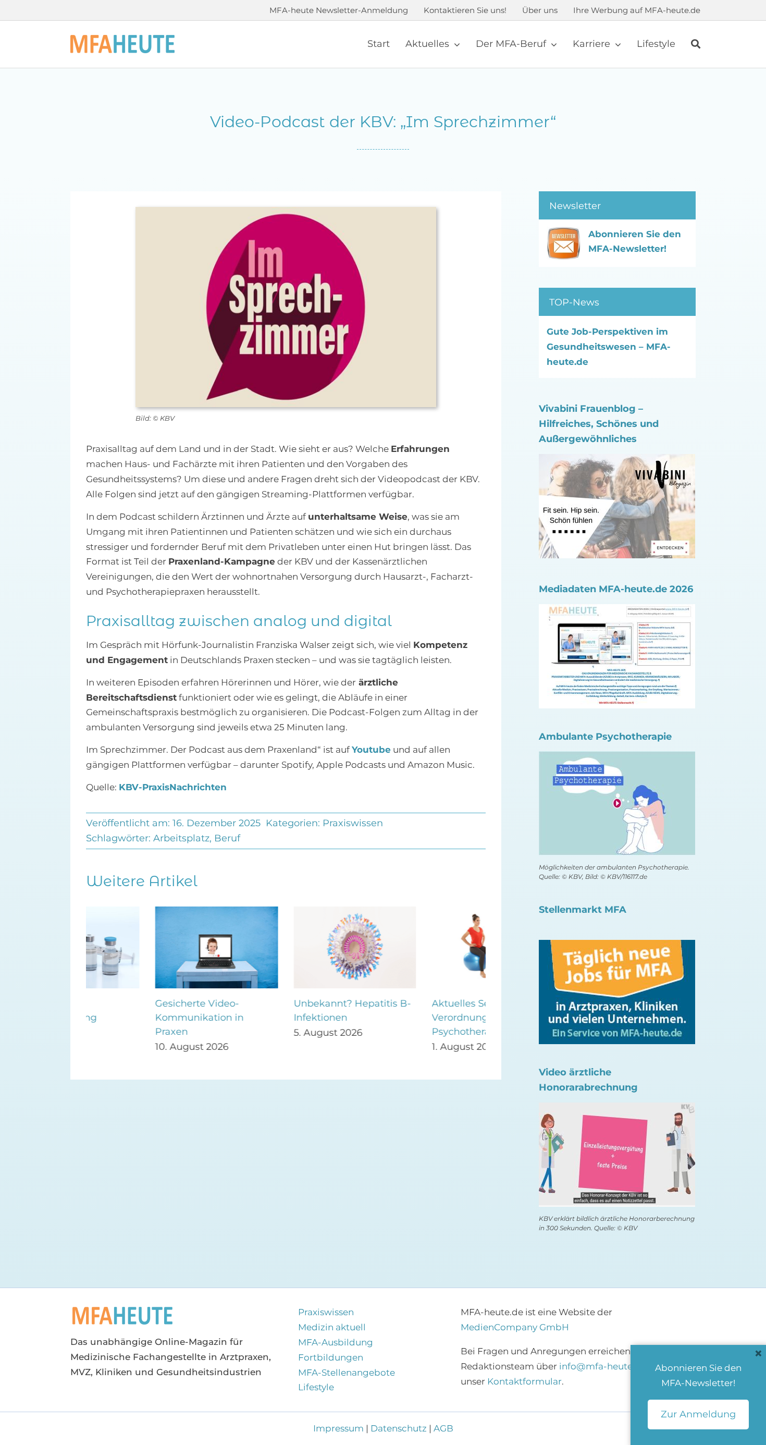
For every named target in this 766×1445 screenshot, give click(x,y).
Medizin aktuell (332, 1327)
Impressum (339, 1428)
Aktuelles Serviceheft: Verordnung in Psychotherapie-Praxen (417, 1017)
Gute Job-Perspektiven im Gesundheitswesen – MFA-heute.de (609, 346)
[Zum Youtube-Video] (617, 1110)
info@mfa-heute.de (602, 1366)
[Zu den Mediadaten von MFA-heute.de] (617, 611)
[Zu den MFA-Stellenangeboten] (617, 947)
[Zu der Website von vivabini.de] (617, 461)
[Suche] (695, 44)
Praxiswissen (353, 823)
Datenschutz (398, 1428)
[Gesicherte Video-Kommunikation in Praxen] (147, 912)
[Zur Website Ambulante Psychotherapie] (617, 758)
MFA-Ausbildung (335, 1342)
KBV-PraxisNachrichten (173, 787)
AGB (443, 1428)
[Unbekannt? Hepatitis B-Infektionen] (286, 912)
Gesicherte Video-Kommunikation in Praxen (130, 1017)
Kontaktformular (524, 1381)
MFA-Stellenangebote (346, 1372)
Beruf (227, 838)
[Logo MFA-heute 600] (122, 39)
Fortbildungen (330, 1357)
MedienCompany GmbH (515, 1327)
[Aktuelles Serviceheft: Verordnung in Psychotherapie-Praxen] (424, 912)
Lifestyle (316, 1387)
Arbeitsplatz (181, 838)
